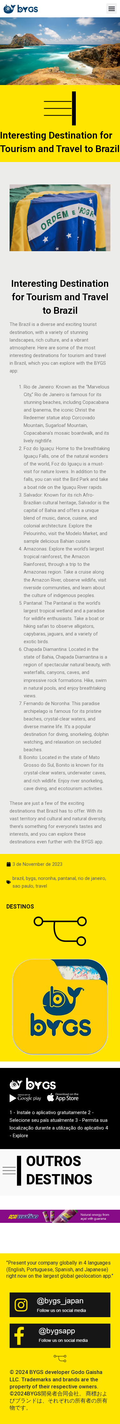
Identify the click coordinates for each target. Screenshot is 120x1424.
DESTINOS (20, 906)
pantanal (67, 878)
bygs (31, 878)
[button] (111, 8)
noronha (47, 878)
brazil (18, 878)
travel (41, 886)
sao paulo (22, 886)
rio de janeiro (91, 878)
